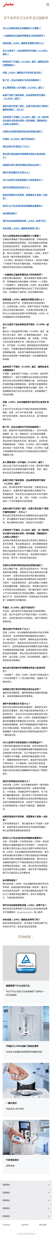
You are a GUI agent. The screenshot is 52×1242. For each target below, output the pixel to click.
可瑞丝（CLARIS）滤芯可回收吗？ (19, 139)
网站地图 (43, 1225)
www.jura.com (25, 912)
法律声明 (24, 1225)
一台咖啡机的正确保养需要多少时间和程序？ (24, 35)
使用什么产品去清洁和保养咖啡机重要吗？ (23, 205)
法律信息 (6, 1225)
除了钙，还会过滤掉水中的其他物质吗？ (22, 80)
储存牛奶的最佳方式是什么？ (16, 172)
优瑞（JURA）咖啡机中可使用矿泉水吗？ (23, 72)
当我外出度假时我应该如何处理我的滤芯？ (23, 131)
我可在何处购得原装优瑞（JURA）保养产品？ (25, 220)
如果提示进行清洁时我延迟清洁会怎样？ (22, 165)
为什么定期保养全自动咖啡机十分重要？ (22, 28)
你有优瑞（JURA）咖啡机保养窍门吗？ (21, 228)
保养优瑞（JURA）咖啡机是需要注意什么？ (24, 43)
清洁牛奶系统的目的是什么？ (16, 187)
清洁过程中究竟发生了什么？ (16, 146)
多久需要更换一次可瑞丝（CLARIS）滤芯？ (23, 87)
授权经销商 (31, 908)
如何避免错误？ (10, 213)
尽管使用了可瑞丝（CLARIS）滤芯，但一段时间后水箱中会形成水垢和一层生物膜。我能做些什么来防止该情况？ (26, 120)
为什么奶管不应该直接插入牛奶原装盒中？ (23, 179)
